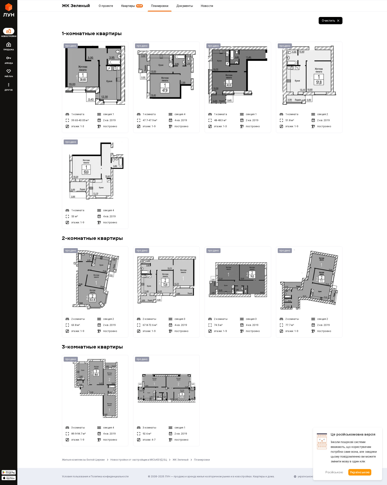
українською (305, 476)
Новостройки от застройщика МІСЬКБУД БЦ (138, 459)
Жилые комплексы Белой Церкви (83, 459)
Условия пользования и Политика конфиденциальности (95, 476)
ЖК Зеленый (180, 459)
